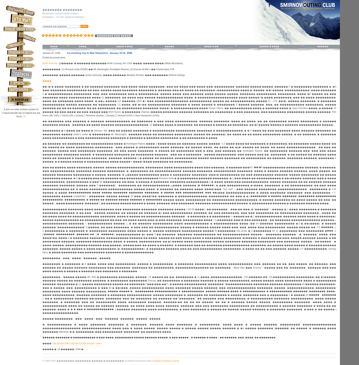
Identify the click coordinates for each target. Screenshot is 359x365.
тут (24, 116)
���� (54, 46)
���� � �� (211, 46)
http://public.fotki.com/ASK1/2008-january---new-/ (77, 343)
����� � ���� (269, 46)
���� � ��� (124, 46)
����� (169, 46)
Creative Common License (165, 361)
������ (322, 46)
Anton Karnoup (50, 63)
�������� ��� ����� (114, 36)
